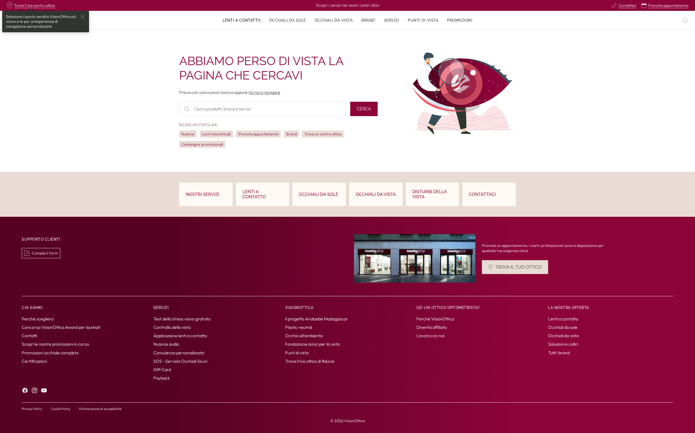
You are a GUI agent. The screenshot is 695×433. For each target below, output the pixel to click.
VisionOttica (354, 420)
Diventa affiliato (431, 327)
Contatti (29, 335)
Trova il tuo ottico (518, 267)
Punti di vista (297, 352)
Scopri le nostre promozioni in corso (55, 344)
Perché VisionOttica (435, 318)
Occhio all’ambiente (304, 335)
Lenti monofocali (216, 134)
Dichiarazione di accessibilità (100, 409)
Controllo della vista (172, 327)
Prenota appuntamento (258, 134)
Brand (291, 134)
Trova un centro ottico (323, 134)
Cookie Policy (60, 409)
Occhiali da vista (563, 335)
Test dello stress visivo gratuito (182, 318)
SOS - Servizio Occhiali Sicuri (180, 361)
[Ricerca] (685, 20)
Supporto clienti (41, 239)
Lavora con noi (430, 335)
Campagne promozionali (202, 144)
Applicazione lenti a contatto (180, 335)
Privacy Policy (32, 409)
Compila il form (45, 253)
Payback (161, 378)
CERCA (364, 109)
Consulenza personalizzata (178, 352)
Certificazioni (34, 361)
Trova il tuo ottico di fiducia (309, 361)
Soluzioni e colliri (563, 344)
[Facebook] (25, 390)
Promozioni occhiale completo (50, 352)
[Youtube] (44, 390)
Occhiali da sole (562, 327)
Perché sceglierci (38, 318)
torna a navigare (264, 92)
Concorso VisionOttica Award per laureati (61, 327)
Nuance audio (166, 344)
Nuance (187, 134)
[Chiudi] (82, 17)
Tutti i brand (559, 352)
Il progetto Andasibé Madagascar (316, 318)
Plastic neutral (298, 327)
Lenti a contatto (563, 318)
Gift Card (162, 369)
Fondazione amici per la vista (312, 344)
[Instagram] (34, 390)
